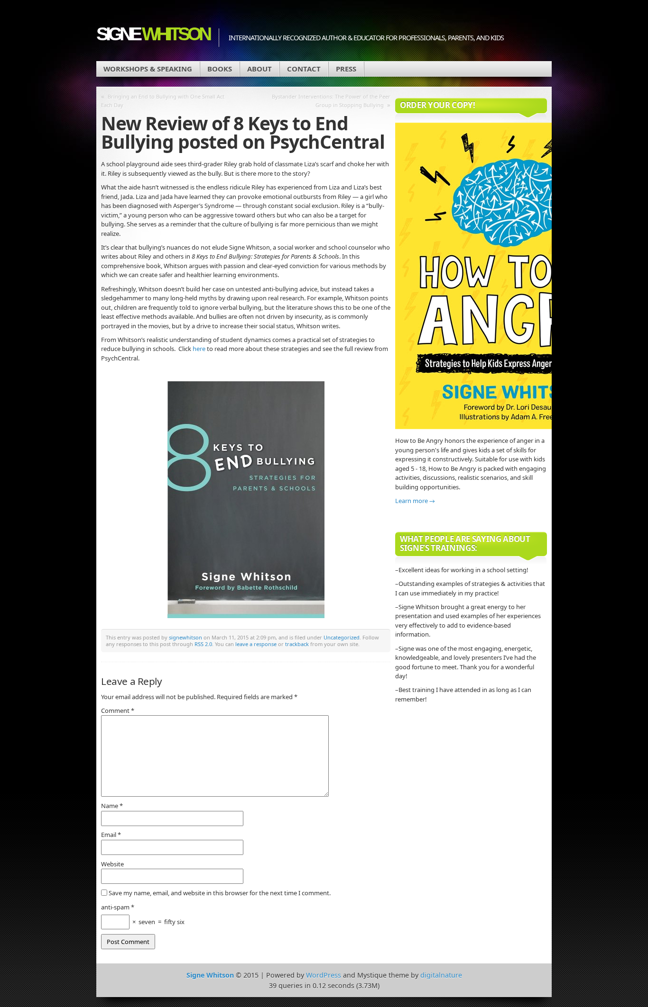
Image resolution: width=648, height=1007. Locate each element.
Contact (304, 68)
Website (112, 864)
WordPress (323, 975)
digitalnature (441, 975)
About (259, 68)
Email (111, 834)
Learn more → (415, 500)
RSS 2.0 (203, 643)
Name (112, 805)
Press (346, 68)
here (199, 348)
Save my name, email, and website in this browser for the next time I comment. (220, 893)
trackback (297, 643)
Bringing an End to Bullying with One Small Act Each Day (162, 100)
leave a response (256, 643)
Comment (117, 710)
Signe (152, 34)
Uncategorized (342, 637)
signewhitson (185, 637)
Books (219, 68)
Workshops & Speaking (147, 68)
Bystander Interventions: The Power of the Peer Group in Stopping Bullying (331, 100)
